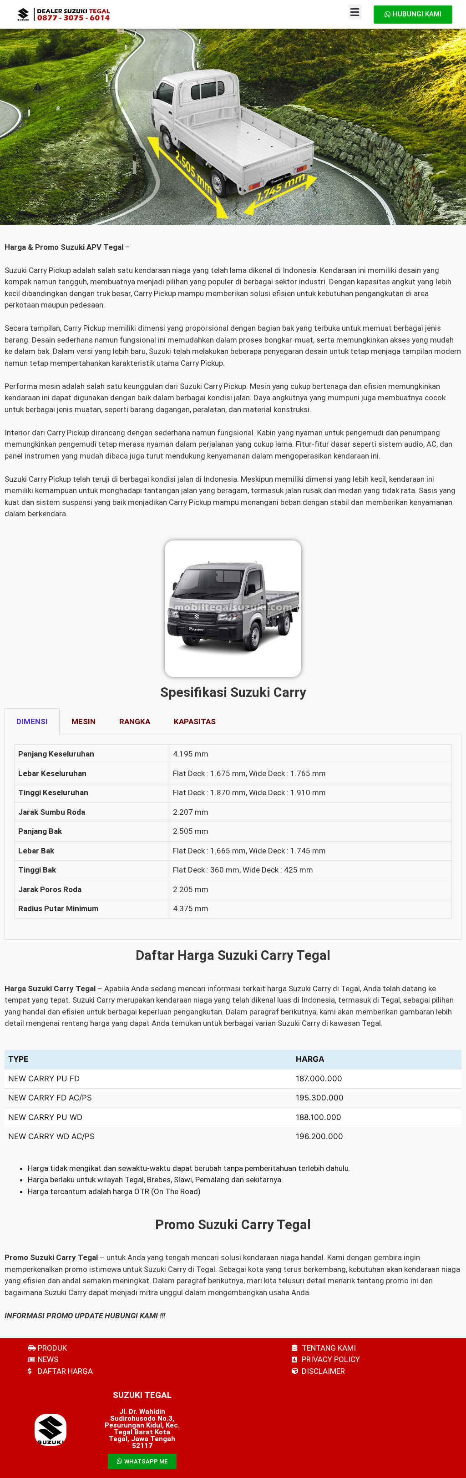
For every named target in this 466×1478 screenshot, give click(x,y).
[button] (355, 12)
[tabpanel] (233, 837)
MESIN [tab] (83, 721)
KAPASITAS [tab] (195, 721)
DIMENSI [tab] (32, 721)
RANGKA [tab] (134, 721)
